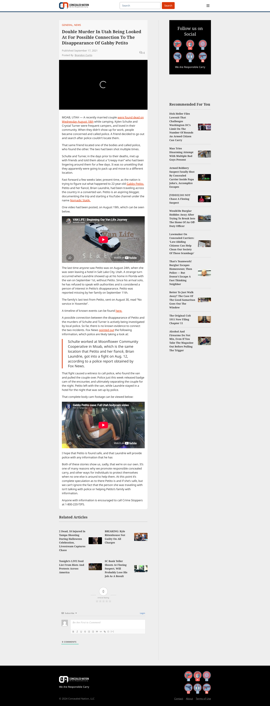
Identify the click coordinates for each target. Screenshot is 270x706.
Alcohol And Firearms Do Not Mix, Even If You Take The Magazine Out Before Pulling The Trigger (181, 341)
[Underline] (81, 631)
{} (108, 631)
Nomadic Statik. (80, 200)
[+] (112, 631)
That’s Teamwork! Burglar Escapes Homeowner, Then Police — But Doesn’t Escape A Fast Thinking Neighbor (180, 273)
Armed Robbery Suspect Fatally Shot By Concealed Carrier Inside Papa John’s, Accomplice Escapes (181, 177)
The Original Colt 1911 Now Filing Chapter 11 (180, 319)
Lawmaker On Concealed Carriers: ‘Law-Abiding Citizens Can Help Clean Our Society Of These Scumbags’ (181, 243)
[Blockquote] (97, 631)
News (77, 25)
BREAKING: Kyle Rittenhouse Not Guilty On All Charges (115, 537)
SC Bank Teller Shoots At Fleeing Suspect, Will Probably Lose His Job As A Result (116, 568)
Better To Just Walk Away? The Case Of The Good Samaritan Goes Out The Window (182, 299)
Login (142, 613)
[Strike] (85, 631)
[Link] (105, 631)
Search (168, 5)
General (67, 25)
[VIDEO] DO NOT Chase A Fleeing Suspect (179, 198)
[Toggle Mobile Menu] (208, 6)
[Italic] (77, 631)
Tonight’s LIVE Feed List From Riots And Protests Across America (71, 566)
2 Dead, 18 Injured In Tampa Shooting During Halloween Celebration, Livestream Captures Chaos (72, 541)
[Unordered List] (93, 631)
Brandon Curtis (83, 55)
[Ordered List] (89, 631)
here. (119, 311)
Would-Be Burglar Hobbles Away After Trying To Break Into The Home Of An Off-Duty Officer (182, 218)
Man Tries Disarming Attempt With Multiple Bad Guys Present (181, 154)
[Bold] (73, 631)
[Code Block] (101, 631)
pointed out (106, 330)
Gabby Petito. (135, 184)
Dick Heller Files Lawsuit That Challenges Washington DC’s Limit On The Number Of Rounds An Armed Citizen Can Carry (181, 127)
